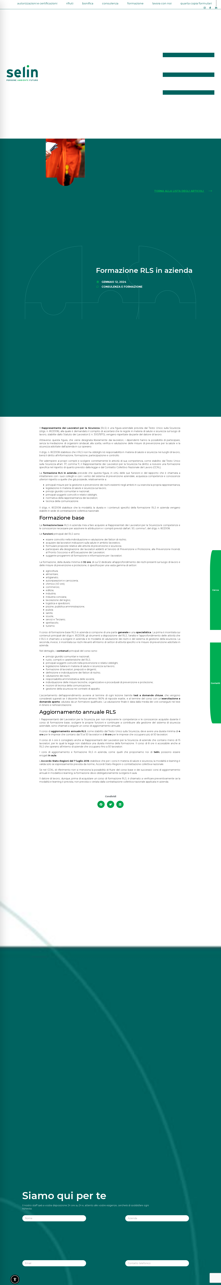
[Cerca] (215, 590)
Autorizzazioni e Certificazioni (37, 3)
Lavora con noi (161, 3)
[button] (101, 804)
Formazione (135, 3)
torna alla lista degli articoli (179, 191)
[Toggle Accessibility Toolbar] (15, 1279)
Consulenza (110, 3)
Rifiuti (69, 3)
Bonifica (87, 3)
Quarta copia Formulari (196, 3)
